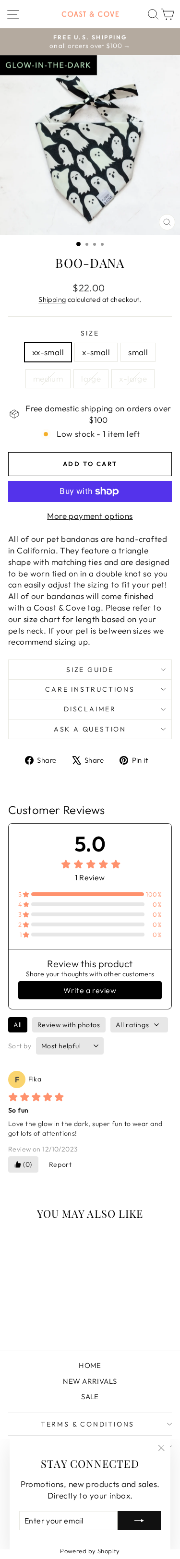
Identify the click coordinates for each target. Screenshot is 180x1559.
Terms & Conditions (87, 1424)
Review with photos (68, 1024)
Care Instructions (90, 689)
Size (90, 333)
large (91, 378)
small (138, 352)
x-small (96, 352)
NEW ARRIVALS (90, 1381)
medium (48, 378)
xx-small (48, 352)
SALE (90, 1396)
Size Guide (90, 669)
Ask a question (90, 729)
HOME (90, 1365)
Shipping (52, 299)
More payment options (90, 516)
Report (60, 1164)
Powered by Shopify (90, 1551)
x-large (133, 378)
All (17, 1024)
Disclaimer (90, 709)
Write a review (89, 990)
